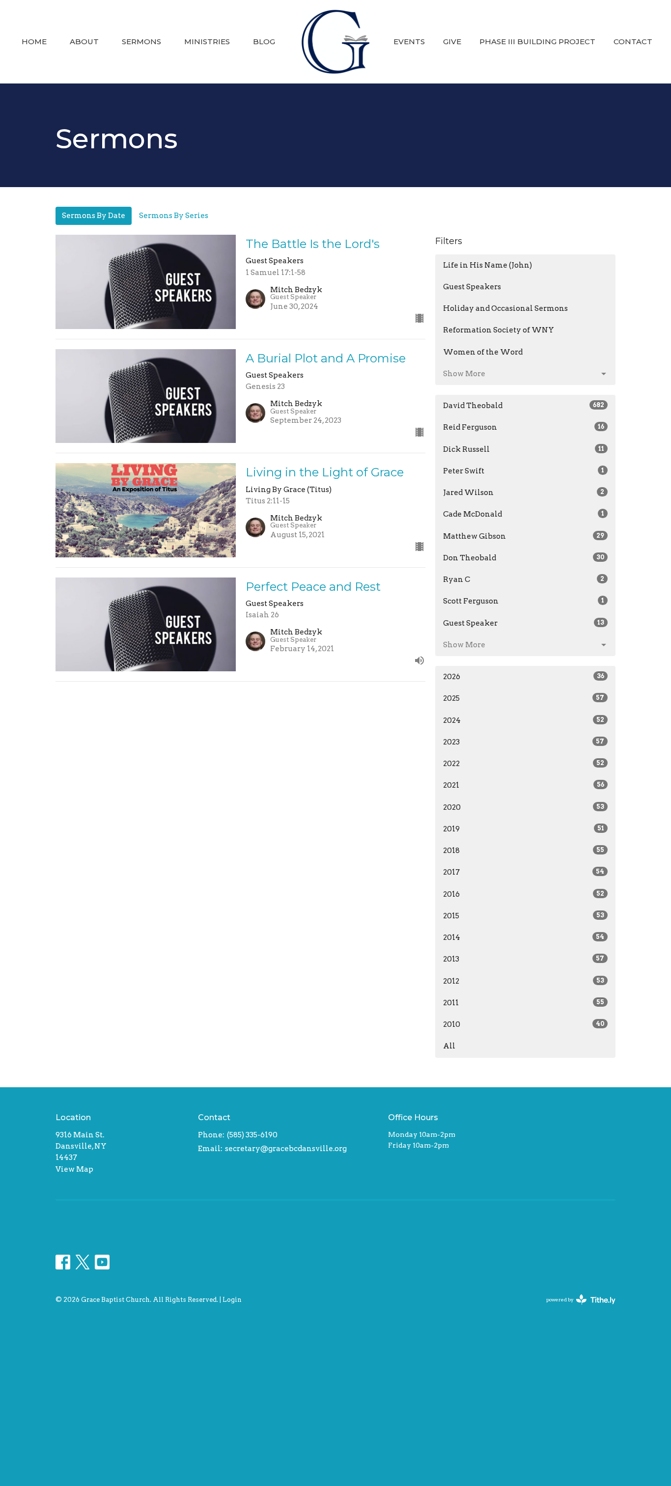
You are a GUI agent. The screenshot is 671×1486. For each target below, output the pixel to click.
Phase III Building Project (537, 41)
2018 (523, 850)
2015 (523, 915)
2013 (523, 959)
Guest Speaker (523, 623)
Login (232, 1299)
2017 (523, 872)
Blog (264, 41)
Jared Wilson (523, 492)
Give (452, 41)
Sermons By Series (173, 215)
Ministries (207, 41)
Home (34, 41)
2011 (523, 1002)
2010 (523, 1024)
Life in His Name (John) (487, 265)
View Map (74, 1169)
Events (409, 41)
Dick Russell (523, 449)
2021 (523, 785)
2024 (523, 720)
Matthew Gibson (523, 536)
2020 (523, 807)
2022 (523, 763)
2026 (523, 676)
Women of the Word (483, 352)
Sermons (141, 41)
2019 (523, 829)
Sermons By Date (93, 215)
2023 (523, 742)
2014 (523, 937)
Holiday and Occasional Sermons (505, 308)
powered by (575, 1308)
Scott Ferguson (523, 601)
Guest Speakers (472, 286)
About (84, 41)
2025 (523, 698)
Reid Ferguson (523, 427)
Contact (633, 41)
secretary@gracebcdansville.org (286, 1148)
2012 (523, 981)
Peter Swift (523, 471)
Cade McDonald (523, 514)
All (449, 1046)
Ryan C (523, 579)
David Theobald (523, 405)
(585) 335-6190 (252, 1134)
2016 (523, 894)
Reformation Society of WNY (498, 330)
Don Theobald (523, 557)
